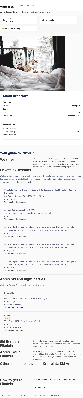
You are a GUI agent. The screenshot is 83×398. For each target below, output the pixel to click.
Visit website (9, 202)
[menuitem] (21, 5)
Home (21, 5)
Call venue (19, 307)
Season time (7, 116)
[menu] (50, 5)
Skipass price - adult (10, 135)
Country (6, 109)
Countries (30, 5)
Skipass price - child (10, 128)
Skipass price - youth (11, 132)
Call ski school (21, 202)
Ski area (6, 106)
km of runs (7, 112)
